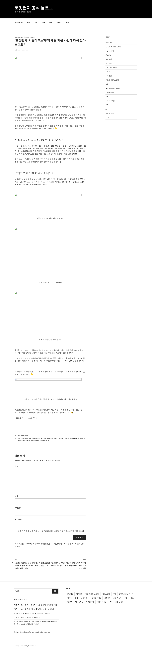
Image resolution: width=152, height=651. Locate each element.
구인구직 (20, 438)
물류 (107, 96)
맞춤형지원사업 (35, 440)
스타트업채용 (67, 438)
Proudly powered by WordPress (25, 646)
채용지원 (43, 438)
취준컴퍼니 (109, 42)
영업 (107, 84)
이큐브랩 (50, 182)
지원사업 (60, 438)
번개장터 (71, 179)
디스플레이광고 (44, 440)
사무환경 (108, 76)
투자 (50, 22)
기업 (35, 22)
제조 (107, 109)
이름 (17, 496)
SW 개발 (108, 55)
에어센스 (33, 184)
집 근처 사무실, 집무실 (113, 47)
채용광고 (54, 438)
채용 (43, 22)
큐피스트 (75, 182)
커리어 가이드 (110, 101)
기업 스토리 (109, 51)
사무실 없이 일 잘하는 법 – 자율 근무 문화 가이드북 (32, 613)
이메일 (18, 508)
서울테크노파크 (36, 438)
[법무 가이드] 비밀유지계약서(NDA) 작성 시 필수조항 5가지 (34, 609)
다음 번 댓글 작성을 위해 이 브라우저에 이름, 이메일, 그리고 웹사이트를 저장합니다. (51, 531)
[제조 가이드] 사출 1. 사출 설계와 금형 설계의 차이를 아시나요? (36, 605)
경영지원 (108, 59)
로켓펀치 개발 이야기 (112, 88)
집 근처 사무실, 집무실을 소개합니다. (27, 617)
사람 (28, 22)
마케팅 (107, 72)
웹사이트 (18, 519)
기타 (107, 117)
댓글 (17, 466)
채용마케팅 (74, 438)
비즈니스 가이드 (111, 67)
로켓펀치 (25, 438)
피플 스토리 (109, 92)
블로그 (68, 22)
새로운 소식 (109, 113)
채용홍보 (49, 438)
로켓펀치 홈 (18, 22)
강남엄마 (23, 182)
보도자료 (108, 63)
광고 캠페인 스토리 (23, 435)
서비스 (59, 22)
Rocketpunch (29, 37)
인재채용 (80, 438)
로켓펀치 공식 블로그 (34, 8)
